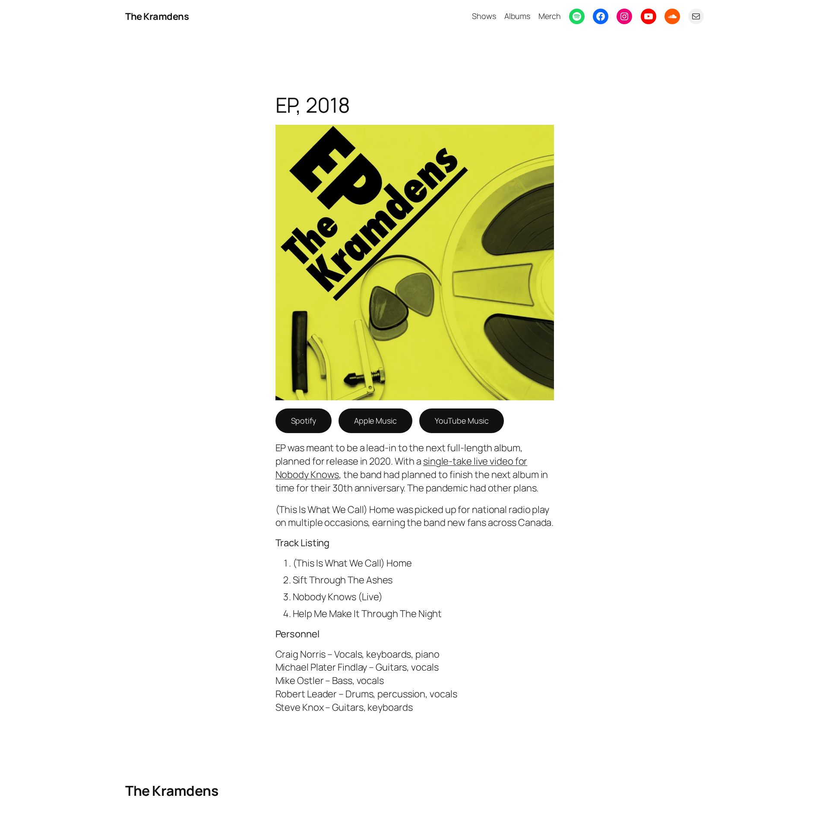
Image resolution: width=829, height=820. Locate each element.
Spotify (303, 420)
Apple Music (375, 420)
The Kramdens (157, 16)
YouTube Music (462, 420)
